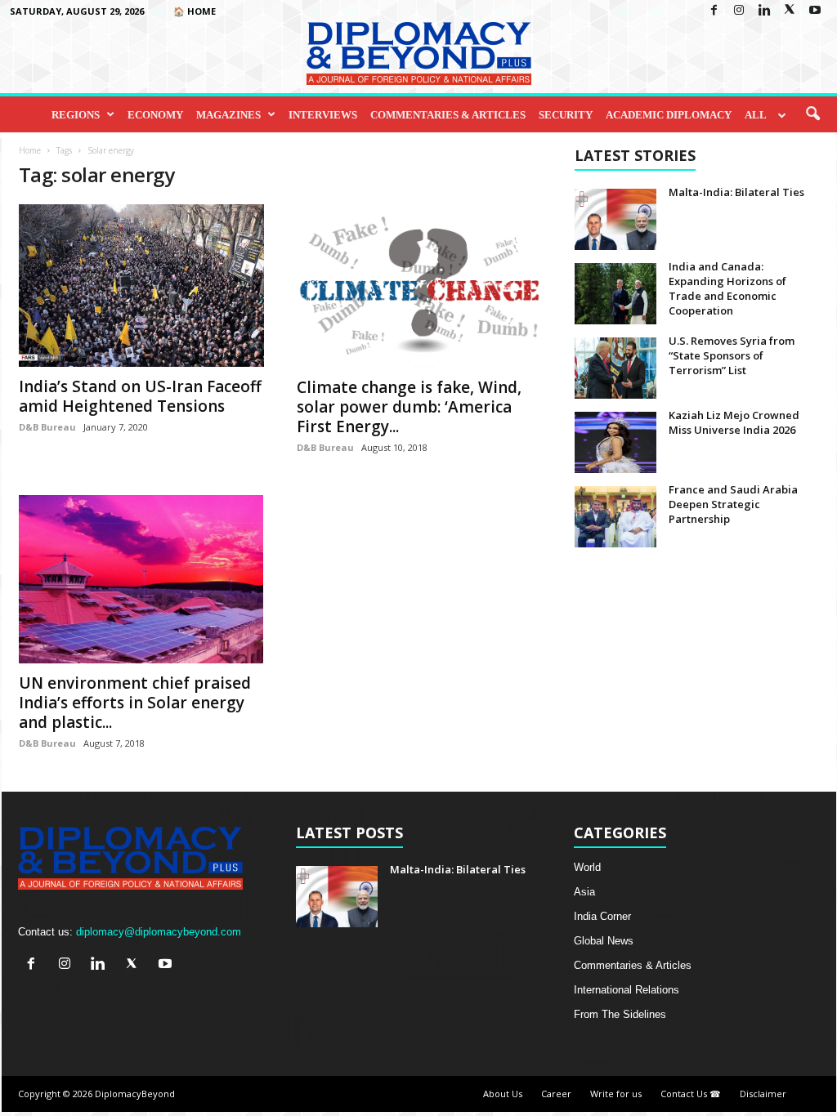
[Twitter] (789, 11)
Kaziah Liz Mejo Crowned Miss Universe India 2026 (734, 422)
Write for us (616, 1093)
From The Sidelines (620, 1014)
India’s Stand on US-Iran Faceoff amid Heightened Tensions (140, 396)
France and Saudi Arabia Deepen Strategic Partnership (733, 504)
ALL (756, 115)
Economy (155, 115)
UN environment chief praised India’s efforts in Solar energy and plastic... (135, 702)
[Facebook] (713, 11)
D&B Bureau (47, 427)
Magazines (228, 115)
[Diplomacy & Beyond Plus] (418, 53)
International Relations (626, 990)
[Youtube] (815, 11)
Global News (603, 941)
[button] (812, 114)
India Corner (602, 916)
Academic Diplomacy (669, 115)
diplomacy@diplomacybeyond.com (158, 932)
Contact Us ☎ (690, 1093)
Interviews (323, 115)
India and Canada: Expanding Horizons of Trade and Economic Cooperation (727, 288)
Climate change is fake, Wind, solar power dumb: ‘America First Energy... (409, 407)
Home (30, 150)
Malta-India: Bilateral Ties (736, 192)
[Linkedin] (764, 11)
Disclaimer (763, 1093)
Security (566, 115)
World (587, 867)
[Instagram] (739, 11)
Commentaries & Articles (448, 115)
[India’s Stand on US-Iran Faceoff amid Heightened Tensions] (141, 285)
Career (556, 1093)
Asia (584, 892)
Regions (75, 115)
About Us (502, 1093)
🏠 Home (194, 11)
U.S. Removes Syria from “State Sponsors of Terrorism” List (731, 355)
